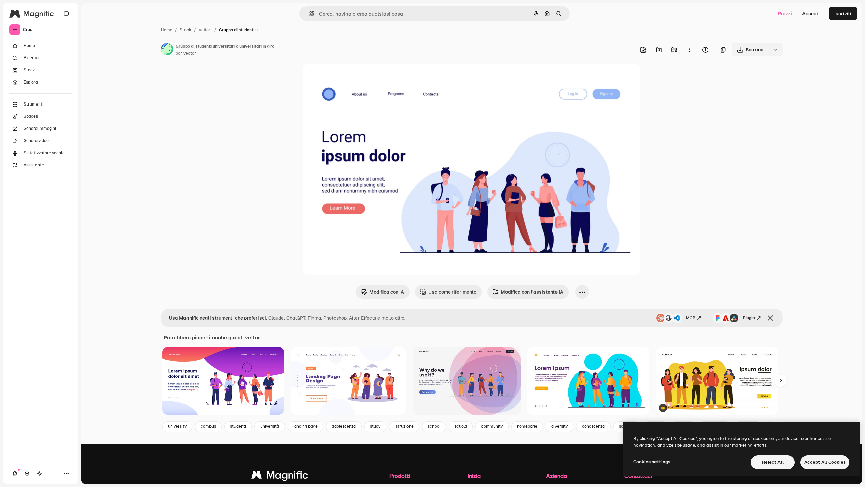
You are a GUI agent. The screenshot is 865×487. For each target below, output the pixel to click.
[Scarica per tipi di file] (776, 49)
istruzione (404, 426)
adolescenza (344, 426)
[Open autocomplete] (309, 13)
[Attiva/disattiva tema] (39, 473)
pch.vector (186, 53)
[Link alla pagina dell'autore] (167, 50)
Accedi (810, 13)
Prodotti (399, 475)
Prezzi (785, 13)
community (492, 426)
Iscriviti (842, 13)
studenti (238, 426)
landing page (305, 426)
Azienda (556, 475)
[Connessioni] (14, 473)
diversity (559, 426)
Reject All (773, 462)
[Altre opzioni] (689, 49)
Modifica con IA (386, 292)
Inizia (474, 475)
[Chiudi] (770, 318)
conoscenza (593, 426)
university (177, 426)
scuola (460, 426)
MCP (690, 318)
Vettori (205, 30)
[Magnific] (279, 476)
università (269, 426)
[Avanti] (780, 381)
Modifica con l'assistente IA (532, 292)
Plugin (749, 318)
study (375, 426)
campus (208, 426)
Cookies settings (651, 462)
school (434, 426)
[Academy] (27, 473)
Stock (185, 30)
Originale (347, 77)
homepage (527, 426)
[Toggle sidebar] (66, 13)
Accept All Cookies (825, 462)
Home (166, 30)
